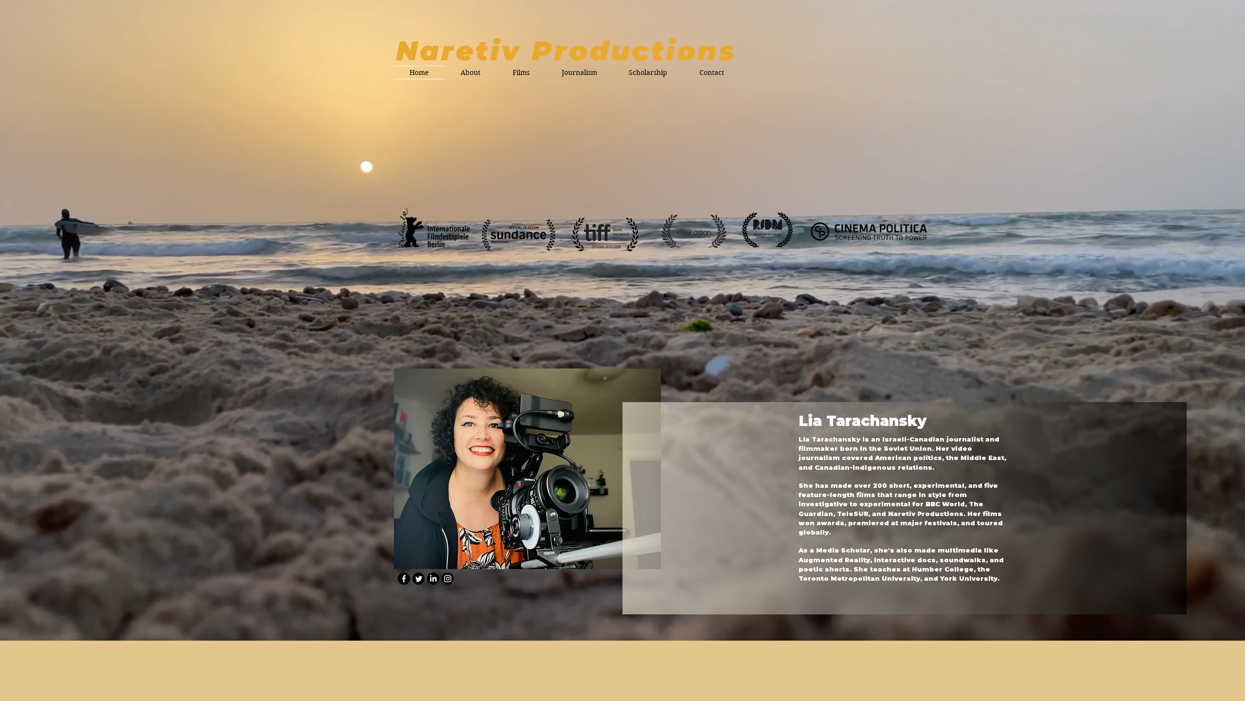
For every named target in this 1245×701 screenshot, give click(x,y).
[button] (521, 72)
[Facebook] (404, 578)
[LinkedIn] (433, 578)
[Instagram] (448, 578)
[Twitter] (418, 578)
